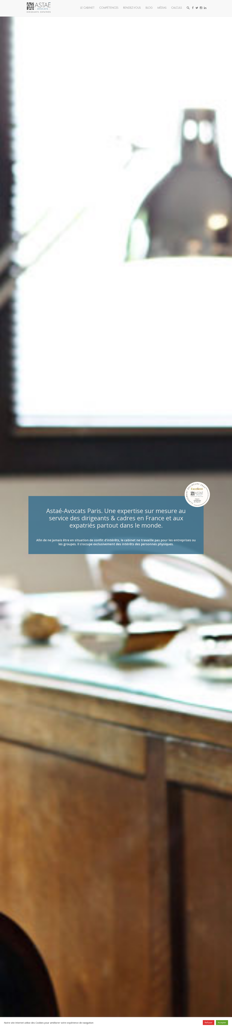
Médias (162, 7)
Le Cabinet (87, 7)
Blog (149, 7)
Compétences (108, 7)
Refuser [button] (208, 1022)
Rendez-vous (132, 7)
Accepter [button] (222, 1022)
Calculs (176, 7)
